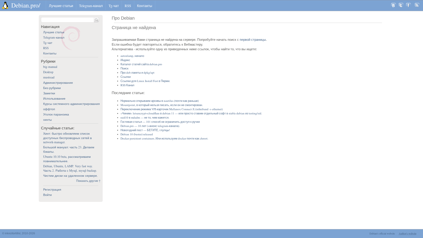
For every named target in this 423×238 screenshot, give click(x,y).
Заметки (49, 93)
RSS (128, 5)
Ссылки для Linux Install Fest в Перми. (145, 81)
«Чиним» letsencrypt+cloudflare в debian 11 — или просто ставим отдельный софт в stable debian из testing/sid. (191, 113)
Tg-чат (114, 5)
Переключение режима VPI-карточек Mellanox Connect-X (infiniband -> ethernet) (172, 109)
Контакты (144, 5)
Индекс (125, 60)
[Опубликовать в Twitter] (401, 5)
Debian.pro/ (25, 5)
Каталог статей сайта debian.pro (141, 64)
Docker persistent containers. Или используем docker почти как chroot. (164, 138)
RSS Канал (127, 85)
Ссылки (126, 77)
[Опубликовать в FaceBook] (408, 5)
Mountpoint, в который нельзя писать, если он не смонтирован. (162, 105)
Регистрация (52, 189)
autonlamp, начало (132, 56)
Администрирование (58, 82)
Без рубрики (52, 88)
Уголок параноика (56, 114)
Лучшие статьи (61, 5)
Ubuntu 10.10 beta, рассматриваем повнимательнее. (67, 158)
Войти (47, 195)
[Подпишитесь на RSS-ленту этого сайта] (417, 5)
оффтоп (49, 109)
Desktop (48, 72)
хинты (47, 119)
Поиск (124, 68)
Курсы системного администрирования (71, 104)
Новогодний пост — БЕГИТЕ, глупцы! (145, 130)
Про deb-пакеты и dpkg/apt (137, 72)
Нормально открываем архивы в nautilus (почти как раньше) (160, 101)
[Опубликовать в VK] (393, 5)
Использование (54, 98)
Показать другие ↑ (88, 181)
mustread (48, 77)
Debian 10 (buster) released (137, 134)
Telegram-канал (91, 5)
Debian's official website (382, 233)
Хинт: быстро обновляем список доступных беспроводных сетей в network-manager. (67, 137)
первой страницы (253, 39)
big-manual (50, 67)
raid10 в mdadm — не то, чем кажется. (145, 117)
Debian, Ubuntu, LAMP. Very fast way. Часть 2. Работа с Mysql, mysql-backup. (70, 168)
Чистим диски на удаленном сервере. (70, 175)
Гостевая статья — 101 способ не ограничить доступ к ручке (160, 122)
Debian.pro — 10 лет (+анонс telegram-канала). (150, 126)
